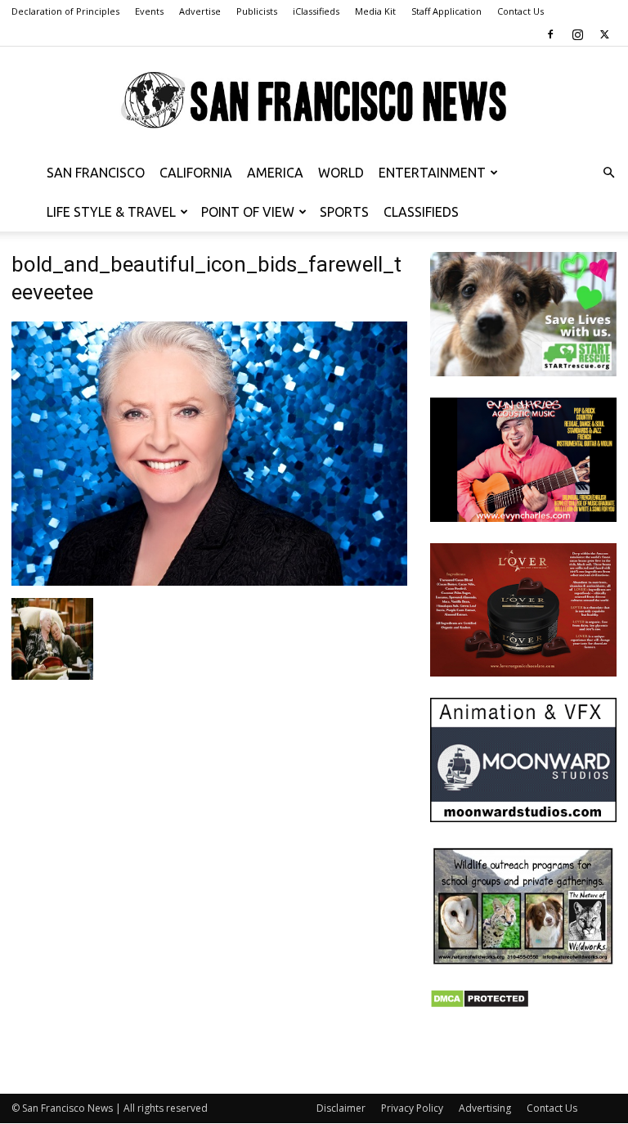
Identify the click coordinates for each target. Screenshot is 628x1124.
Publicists (256, 11)
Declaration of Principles (65, 11)
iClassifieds (316, 11)
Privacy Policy (412, 1108)
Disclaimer (341, 1108)
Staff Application (446, 11)
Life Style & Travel (111, 212)
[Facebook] (550, 34)
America (275, 172)
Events (149, 11)
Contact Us (520, 11)
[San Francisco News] (314, 100)
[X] (604, 34)
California (195, 172)
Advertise (200, 11)
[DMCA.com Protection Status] (479, 1004)
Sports (344, 212)
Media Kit (375, 11)
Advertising (485, 1108)
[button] (608, 173)
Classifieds (421, 212)
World (341, 172)
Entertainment (432, 172)
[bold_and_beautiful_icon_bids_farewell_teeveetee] (209, 581)
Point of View (247, 212)
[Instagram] (577, 34)
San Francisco (96, 172)
